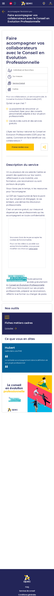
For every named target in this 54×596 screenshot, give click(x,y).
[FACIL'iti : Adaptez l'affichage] (11, 3)
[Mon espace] (50, 3)
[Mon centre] (44, 3)
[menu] (3, 3)
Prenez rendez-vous (20, 147)
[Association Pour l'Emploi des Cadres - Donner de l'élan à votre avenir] (27, 3)
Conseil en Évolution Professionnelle (26, 285)
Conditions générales (27, 595)
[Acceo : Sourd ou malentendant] (15, 3)
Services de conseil (27, 591)
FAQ (27, 587)
